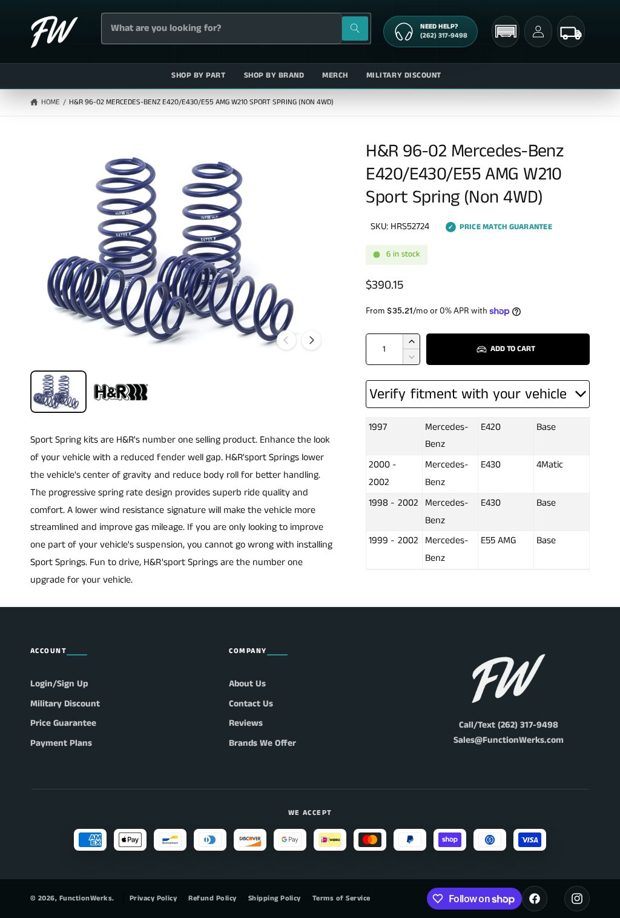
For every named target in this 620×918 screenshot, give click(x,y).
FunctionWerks (85, 898)
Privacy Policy (153, 898)
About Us (247, 683)
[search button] (355, 28)
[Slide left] (286, 340)
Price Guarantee (63, 723)
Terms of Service (341, 898)
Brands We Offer (262, 743)
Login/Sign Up (59, 683)
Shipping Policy (274, 898)
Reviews (246, 723)
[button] (505, 31)
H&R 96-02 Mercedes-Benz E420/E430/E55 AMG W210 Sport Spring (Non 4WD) (201, 102)
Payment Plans (61, 743)
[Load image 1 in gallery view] (58, 391)
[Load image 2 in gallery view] (121, 391)
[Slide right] (311, 340)
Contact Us (251, 703)
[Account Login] (538, 31)
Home (50, 102)
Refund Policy (212, 898)
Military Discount (65, 703)
